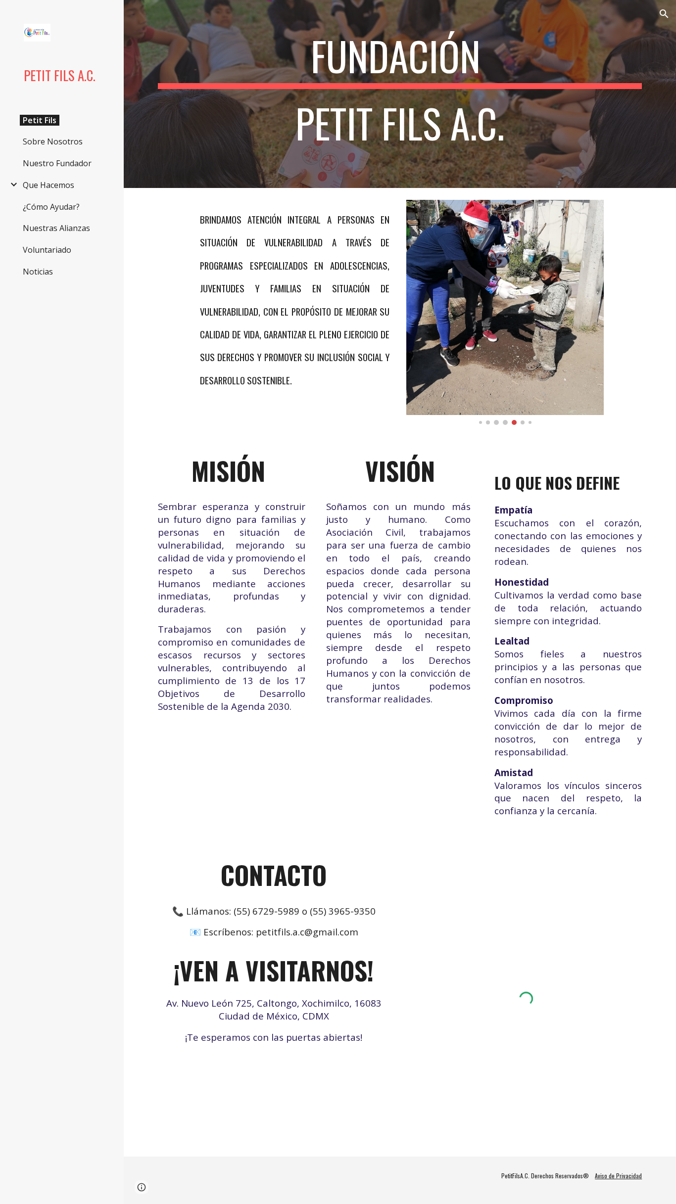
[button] (664, 14)
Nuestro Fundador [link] (57, 163)
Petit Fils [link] (39, 120)
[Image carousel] (505, 312)
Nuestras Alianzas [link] (56, 228)
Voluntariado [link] (47, 249)
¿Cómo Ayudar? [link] (51, 206)
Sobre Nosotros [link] (53, 141)
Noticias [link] (38, 271)
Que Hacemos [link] (48, 185)
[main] (400, 94)
